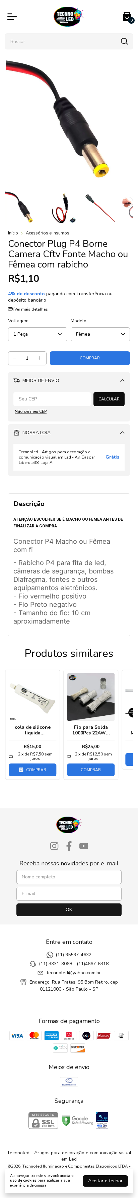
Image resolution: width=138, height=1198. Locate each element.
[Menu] (13, 16)
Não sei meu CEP (31, 411)
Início (13, 233)
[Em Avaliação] (102, 1121)
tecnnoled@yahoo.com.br (74, 973)
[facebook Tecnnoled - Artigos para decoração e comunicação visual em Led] (69, 846)
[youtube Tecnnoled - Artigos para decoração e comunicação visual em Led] (83, 846)
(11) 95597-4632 (73, 955)
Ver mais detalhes (30, 309)
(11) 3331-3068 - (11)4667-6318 (74, 964)
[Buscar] (124, 41)
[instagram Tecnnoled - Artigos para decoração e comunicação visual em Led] (54, 846)
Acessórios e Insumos (47, 233)
